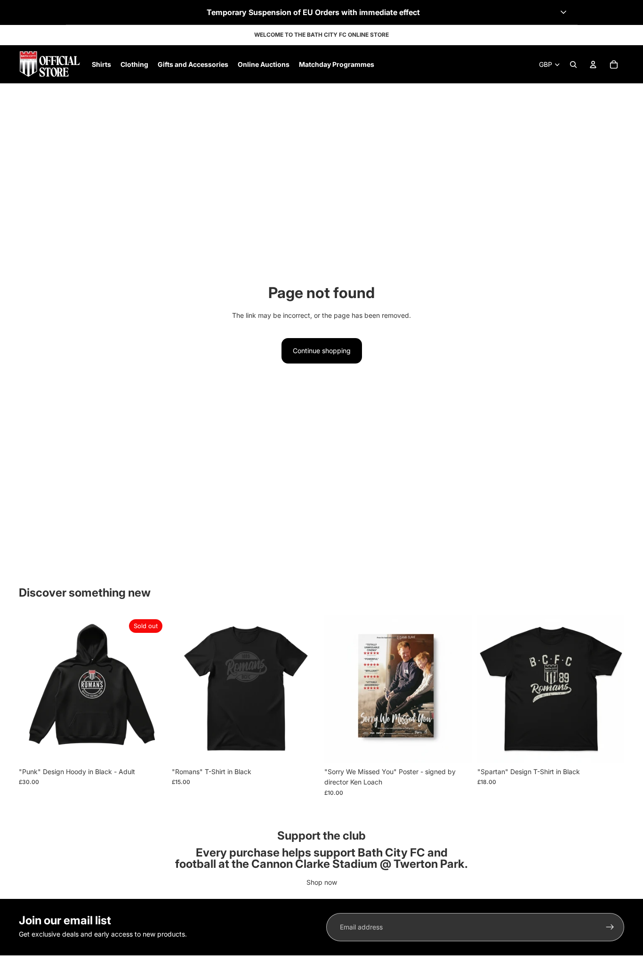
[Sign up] (610, 927)
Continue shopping (322, 351)
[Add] (457, 748)
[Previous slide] (338, 689)
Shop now (321, 882)
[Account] (593, 64)
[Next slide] (457, 689)
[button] (321, 12)
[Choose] (304, 748)
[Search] (573, 64)
